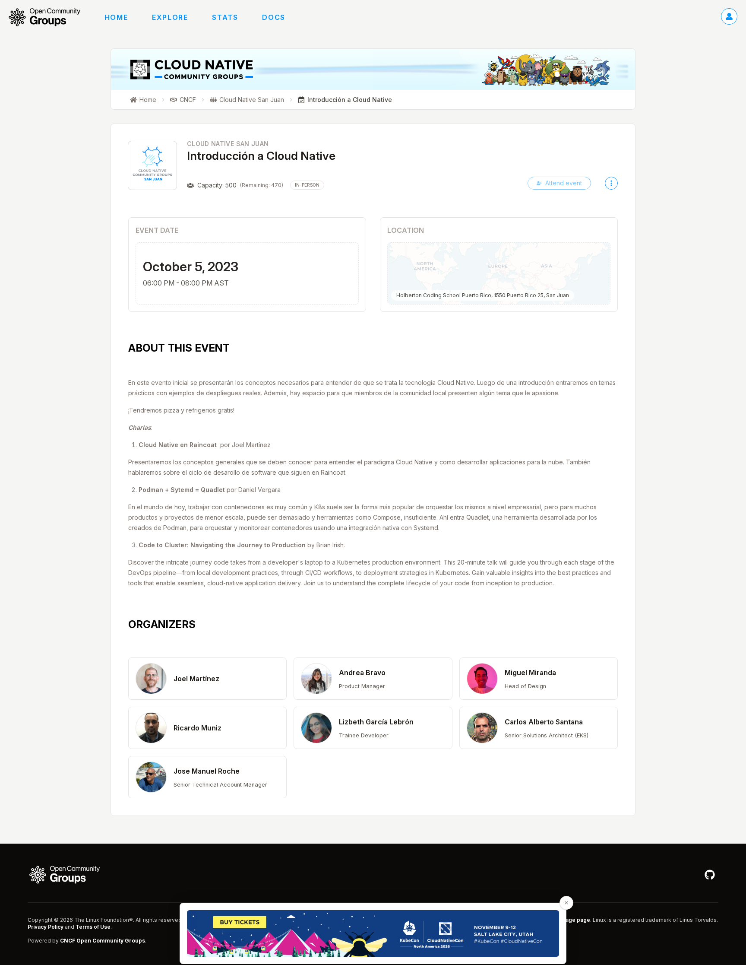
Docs (273, 17)
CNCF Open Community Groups (102, 940)
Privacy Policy (45, 927)
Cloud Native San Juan (228, 143)
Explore (170, 17)
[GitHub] (709, 874)
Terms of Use (93, 927)
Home (116, 17)
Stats (225, 17)
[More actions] (611, 183)
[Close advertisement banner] (566, 903)
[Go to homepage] (49, 17)
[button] (207, 678)
